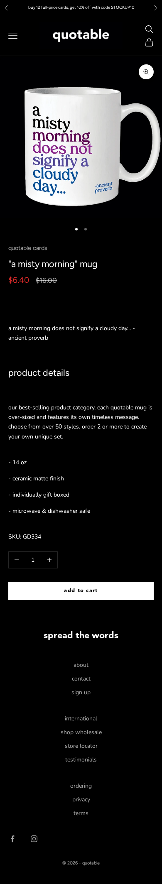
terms (81, 813)
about (81, 665)
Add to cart (81, 590)
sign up (81, 692)
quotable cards (27, 248)
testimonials (81, 760)
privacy (81, 799)
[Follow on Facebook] (12, 839)
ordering (81, 786)
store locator (81, 746)
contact (81, 679)
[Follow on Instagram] (34, 839)
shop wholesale (81, 732)
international (81, 718)
